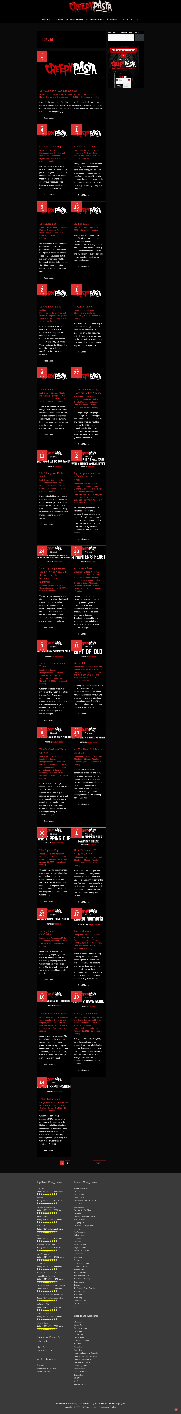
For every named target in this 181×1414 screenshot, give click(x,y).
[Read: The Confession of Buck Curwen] (54, 736)
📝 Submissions (112, 19)
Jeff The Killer (79, 1219)
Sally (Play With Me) (82, 1251)
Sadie (39, 1235)
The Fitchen (78, 1375)
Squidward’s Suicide (82, 1263)
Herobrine (78, 1213)
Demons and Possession (49, 94)
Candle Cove (79, 1198)
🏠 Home (45, 19)
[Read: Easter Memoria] (88, 917)
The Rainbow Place (50, 306)
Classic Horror (56, 756)
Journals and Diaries (89, 399)
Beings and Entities (82, 483)
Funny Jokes (78, 1334)
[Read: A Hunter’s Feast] (88, 555)
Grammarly (41, 1365)
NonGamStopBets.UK (82, 1359)
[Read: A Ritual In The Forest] (88, 133)
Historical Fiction (91, 940)
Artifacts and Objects (48, 227)
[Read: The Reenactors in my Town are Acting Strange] (88, 376)
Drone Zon (78, 1331)
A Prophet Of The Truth (46, 1245)
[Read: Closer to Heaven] (88, 293)
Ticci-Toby (41, 1263)
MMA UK (78, 1347)
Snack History (79, 1369)
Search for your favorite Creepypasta (123, 32)
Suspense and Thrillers (49, 396)
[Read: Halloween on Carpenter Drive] (54, 649)
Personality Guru (80, 1366)
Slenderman (78, 1254)
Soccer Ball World (81, 1372)
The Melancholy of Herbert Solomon (51, 1285)
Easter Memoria (83, 931)
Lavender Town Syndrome (84, 1226)
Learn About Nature (81, 1340)
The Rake (77, 1285)
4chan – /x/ (41, 1347)
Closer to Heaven (83, 306)
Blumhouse (78, 1322)
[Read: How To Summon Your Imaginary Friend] (88, 836)
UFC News (78, 1378)
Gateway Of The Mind (82, 1210)
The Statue (78, 1294)
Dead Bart (78, 1204)
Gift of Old (80, 662)
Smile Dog (78, 1257)
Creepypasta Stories (44, 1350)
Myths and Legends (82, 943)
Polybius (77, 1238)
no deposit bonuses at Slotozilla (86, 1353)
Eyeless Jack (79, 1207)
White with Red (80, 1301)
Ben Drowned (42, 1216)
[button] (138, 19)
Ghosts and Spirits (54, 230)
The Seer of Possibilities (46, 1207)
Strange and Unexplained (56, 97)
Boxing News (79, 1325)
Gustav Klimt (79, 1337)
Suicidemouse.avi (80, 1266)
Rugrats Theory (80, 1247)
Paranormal (44, 233)
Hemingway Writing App (46, 1368)
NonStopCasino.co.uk (82, 1362)
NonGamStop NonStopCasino (85, 1356)
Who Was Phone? (80, 1304)
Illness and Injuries (82, 672)
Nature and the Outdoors (84, 150)
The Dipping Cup (49, 850)
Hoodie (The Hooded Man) (84, 1216)
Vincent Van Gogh (81, 1384)
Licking (77, 1229)
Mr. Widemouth (43, 1254)
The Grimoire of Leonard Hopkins (58, 90)
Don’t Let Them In (44, 1313)
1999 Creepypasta (81, 1188)
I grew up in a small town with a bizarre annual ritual (88, 476)
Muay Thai (78, 1350)
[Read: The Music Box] (54, 210)
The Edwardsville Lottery (53, 1013)
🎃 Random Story (128, 19)
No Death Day (82, 223)
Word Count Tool (43, 1371)
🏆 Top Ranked (58, 19)
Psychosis (40, 1188)
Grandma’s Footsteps (51, 146)
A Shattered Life (43, 1304)
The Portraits (79, 1282)
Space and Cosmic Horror (85, 310)
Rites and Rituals (57, 233)
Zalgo (76, 1307)
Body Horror (44, 393)
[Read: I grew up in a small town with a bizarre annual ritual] (88, 459)
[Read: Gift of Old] (88, 649)
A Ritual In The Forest (86, 146)
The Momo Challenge (82, 1279)
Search (140, 38)
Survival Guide (42, 1323)
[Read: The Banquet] (54, 376)
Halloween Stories (81, 396)
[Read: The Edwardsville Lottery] (54, 1000)
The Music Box (47, 223)
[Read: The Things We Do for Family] (54, 459)
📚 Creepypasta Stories (94, 19)
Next (99, 1163)
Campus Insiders (80, 1328)
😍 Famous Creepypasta (74, 19)
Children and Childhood (49, 310)
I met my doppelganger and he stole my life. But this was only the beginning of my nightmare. (53, 575)
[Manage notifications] (176, 1409)
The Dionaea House (81, 1276)
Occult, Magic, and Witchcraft (73, 94)
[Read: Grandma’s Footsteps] (54, 133)
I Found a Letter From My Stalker (50, 1295)
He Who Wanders (43, 1226)
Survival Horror (45, 318)
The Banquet (46, 389)
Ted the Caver (79, 1269)
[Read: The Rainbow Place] (54, 293)
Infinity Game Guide (85, 1013)
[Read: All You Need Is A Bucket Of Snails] (88, 736)
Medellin (77, 1344)
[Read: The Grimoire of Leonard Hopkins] (71, 68)
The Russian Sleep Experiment (85, 1288)
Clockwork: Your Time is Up (85, 1201)
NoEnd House (79, 1235)
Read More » (48, 118)
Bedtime (40, 1198)
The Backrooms (80, 1272)
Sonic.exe (77, 1260)
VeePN (76, 1381)
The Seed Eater (80, 1291)
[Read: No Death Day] (88, 210)
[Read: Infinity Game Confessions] (54, 917)
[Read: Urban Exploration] (54, 1085)
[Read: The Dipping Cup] (54, 836)
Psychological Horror (48, 313)
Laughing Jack (79, 1222)
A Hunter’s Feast (83, 568)
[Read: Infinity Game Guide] (88, 1000)
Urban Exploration (49, 1098)
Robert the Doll (80, 1244)
